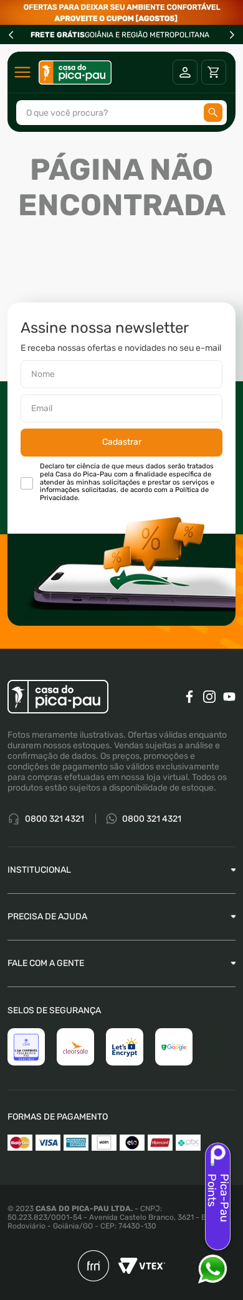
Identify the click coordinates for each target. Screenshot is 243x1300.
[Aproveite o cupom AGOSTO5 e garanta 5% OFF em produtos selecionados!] (121, 12)
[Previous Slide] (11, 35)
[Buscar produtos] (213, 112)
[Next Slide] (232, 35)
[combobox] (121, 112)
